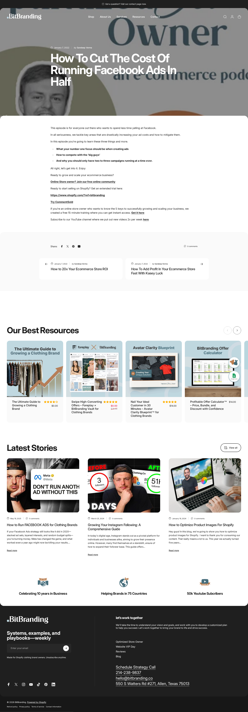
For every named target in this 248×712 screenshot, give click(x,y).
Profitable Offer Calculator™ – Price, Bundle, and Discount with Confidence (208, 405)
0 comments (192, 246)
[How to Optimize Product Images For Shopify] (205, 485)
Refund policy (12, 707)
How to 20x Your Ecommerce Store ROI (79, 269)
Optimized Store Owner (129, 641)
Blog (118, 656)
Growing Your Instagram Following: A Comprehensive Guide (114, 527)
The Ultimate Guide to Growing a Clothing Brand (26, 405)
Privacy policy (24, 707)
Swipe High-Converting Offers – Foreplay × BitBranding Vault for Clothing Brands (86, 407)
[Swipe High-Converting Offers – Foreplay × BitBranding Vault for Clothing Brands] (94, 369)
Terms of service (37, 707)
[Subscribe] (66, 648)
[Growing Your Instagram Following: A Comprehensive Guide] (124, 485)
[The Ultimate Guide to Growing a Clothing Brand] (35, 369)
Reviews (121, 651)
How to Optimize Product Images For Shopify (201, 525)
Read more (12, 550)
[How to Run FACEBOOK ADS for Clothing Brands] (43, 485)
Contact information (53, 707)
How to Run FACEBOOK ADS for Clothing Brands (42, 525)
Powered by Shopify (36, 702)
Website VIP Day (125, 646)
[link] (43, 582)
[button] (51, 401)
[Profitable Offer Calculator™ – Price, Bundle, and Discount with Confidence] (213, 369)
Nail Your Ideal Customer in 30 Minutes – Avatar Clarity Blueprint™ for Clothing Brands (145, 408)
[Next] (237, 330)
